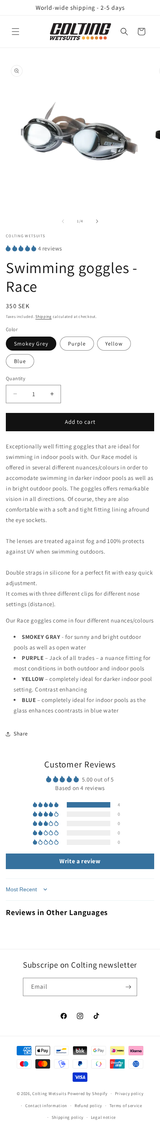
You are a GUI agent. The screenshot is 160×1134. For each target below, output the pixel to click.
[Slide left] (62, 221)
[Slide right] (97, 221)
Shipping (43, 316)
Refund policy (88, 1105)
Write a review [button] (79, 861)
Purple (77, 343)
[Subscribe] (128, 987)
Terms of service (126, 1105)
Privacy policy (129, 1093)
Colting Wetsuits (49, 1093)
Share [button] (21, 733)
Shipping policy (68, 1117)
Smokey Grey (31, 343)
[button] (15, 31)
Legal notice (103, 1117)
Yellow (114, 343)
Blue (20, 361)
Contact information (46, 1105)
